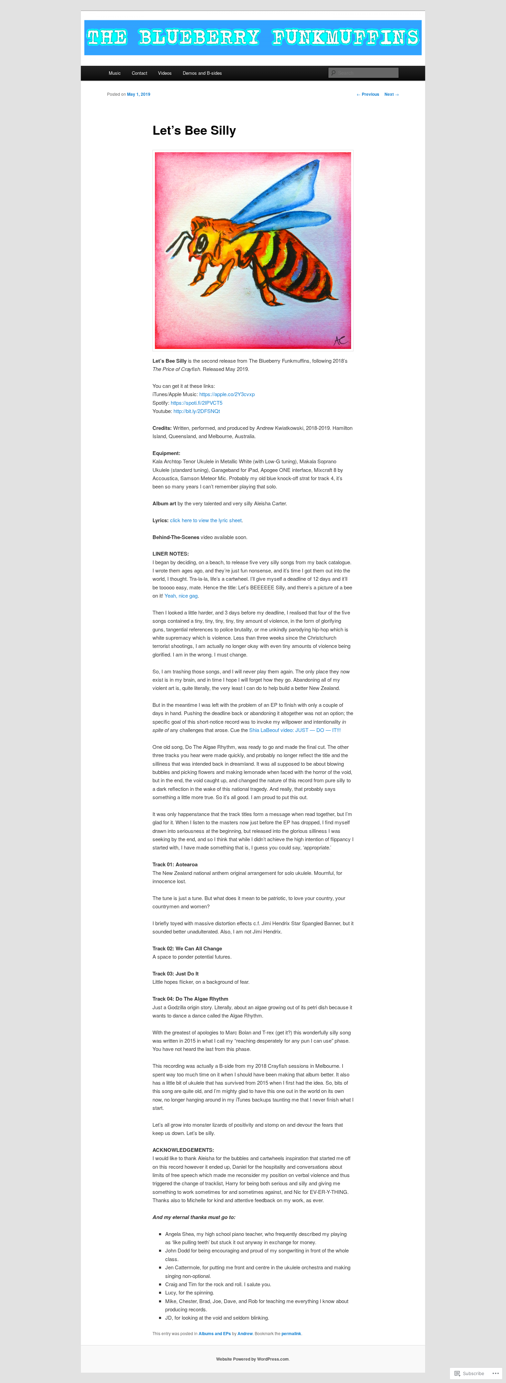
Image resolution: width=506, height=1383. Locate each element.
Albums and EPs (215, 1333)
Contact (139, 73)
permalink (291, 1333)
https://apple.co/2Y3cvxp (227, 394)
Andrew (245, 1333)
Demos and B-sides (202, 73)
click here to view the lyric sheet (206, 520)
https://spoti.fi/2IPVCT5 (196, 402)
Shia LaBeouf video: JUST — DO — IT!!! (295, 729)
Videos (165, 73)
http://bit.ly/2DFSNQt (196, 410)
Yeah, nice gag (181, 595)
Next (391, 94)
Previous (368, 94)
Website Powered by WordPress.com (252, 1359)
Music (115, 73)
